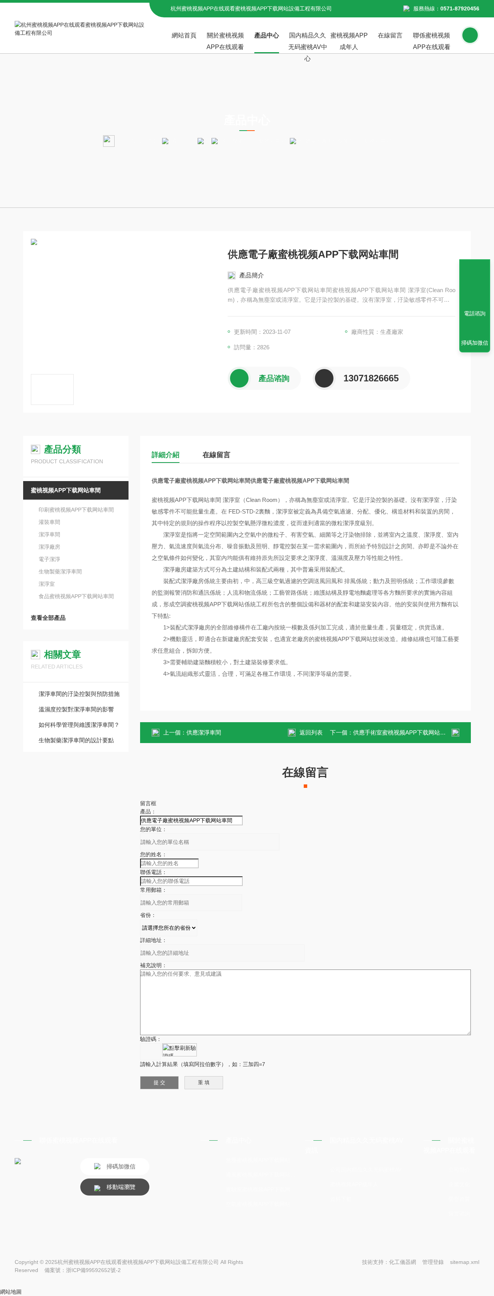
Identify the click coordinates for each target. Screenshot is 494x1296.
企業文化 (459, 1184)
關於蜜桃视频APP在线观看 (225, 41)
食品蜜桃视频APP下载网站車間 (76, 596)
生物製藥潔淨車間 (60, 571)
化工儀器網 (402, 1262)
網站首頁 (184, 35)
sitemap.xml (464, 1262)
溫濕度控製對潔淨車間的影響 (76, 709)
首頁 (152, 141)
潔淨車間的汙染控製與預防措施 (79, 694)
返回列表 (311, 732)
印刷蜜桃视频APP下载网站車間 (76, 510)
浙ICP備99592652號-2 (93, 1270)
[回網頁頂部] (474, 285)
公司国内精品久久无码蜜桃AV (365, 1170)
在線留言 (390, 35)
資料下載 (341, 1199)
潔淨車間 (49, 534)
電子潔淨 (49, 559)
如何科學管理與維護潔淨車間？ (79, 724)
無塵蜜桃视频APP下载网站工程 (262, 1160)
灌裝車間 (49, 522)
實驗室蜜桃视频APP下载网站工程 (262, 1189)
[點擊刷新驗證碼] (179, 1049)
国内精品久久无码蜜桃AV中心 (307, 42)
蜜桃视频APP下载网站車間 (254, 141)
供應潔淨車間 (203, 732)
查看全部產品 (48, 617)
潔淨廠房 (49, 547)
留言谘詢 (459, 1214)
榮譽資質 (459, 1199)
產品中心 (266, 35)
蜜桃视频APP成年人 (349, 41)
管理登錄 (433, 1262)
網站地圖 (11, 1292)
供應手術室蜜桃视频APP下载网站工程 (402, 732)
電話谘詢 (475, 313)
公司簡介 (459, 1170)
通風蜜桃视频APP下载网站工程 (262, 1175)
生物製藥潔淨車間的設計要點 (76, 740)
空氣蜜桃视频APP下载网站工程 (262, 1204)
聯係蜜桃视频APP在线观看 (431, 41)
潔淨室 (47, 584)
